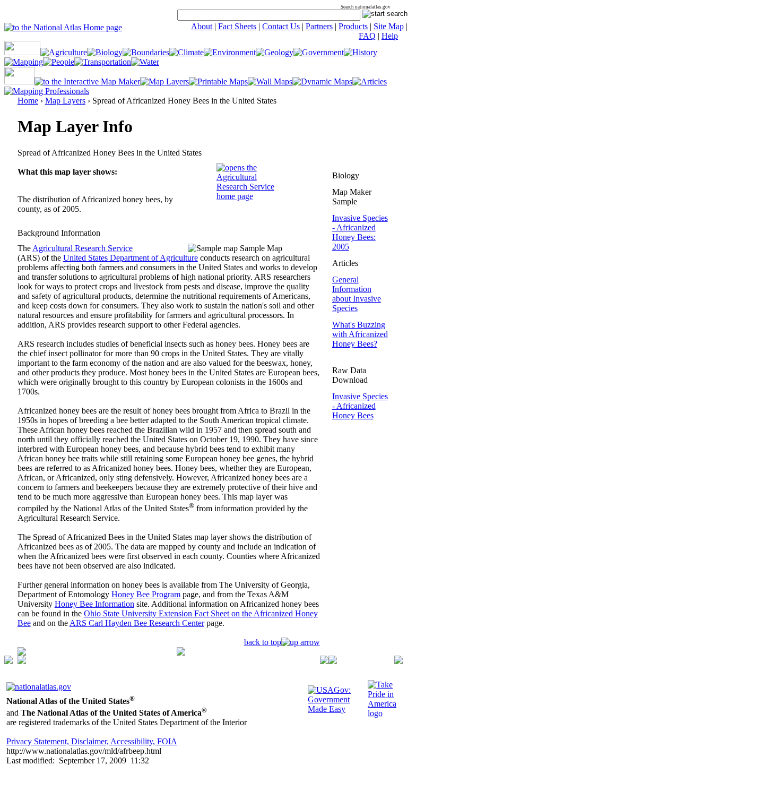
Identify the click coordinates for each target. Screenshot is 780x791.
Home (28, 100)
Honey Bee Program (145, 594)
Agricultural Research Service (82, 248)
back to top (262, 642)
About (201, 26)
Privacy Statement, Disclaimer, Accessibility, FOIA (91, 741)
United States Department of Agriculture (130, 257)
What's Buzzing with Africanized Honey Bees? (360, 334)
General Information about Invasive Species (356, 294)
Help (390, 35)
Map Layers (65, 100)
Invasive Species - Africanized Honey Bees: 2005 (360, 232)
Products (353, 26)
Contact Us (281, 26)
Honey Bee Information (94, 603)
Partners (319, 26)
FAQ (367, 35)
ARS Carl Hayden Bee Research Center (137, 622)
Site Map (389, 26)
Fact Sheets (237, 26)
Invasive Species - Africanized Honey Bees (360, 406)
